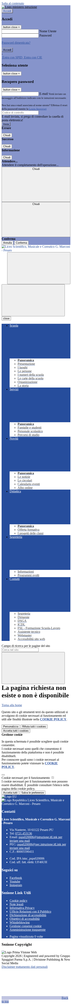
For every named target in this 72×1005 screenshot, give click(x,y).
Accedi (7, 11)
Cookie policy (18, 900)
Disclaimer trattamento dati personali (25, 966)
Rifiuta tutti (34, 726)
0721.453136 (23, 833)
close (6, 318)
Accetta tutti (16, 730)
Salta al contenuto (13, 3)
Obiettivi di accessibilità (25, 918)
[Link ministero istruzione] (19, 7)
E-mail (43, 93)
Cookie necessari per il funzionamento (26, 777)
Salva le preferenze (32, 792)
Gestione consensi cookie (26, 926)
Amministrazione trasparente (28, 929)
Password (45, 35)
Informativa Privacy (22, 908)
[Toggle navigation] (33, 300)
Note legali (16, 904)
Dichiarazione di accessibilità (28, 915)
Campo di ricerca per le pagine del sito (26, 646)
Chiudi (6, 135)
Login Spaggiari (38, 108)
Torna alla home (12, 705)
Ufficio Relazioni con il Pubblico (30, 911)
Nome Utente (47, 31)
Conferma (21, 242)
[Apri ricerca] (38, 268)
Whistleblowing (20, 922)
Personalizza (10, 726)
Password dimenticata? (16, 42)
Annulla (7, 242)
